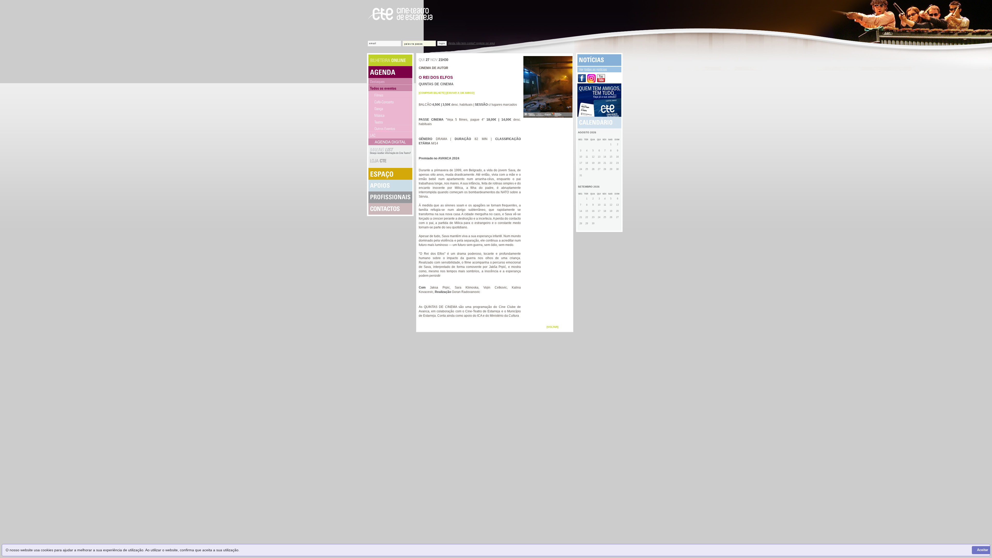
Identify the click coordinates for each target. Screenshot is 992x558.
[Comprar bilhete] (432, 92)
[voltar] (552, 327)
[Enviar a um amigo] (460, 92)
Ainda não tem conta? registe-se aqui (471, 43)
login (442, 43)
